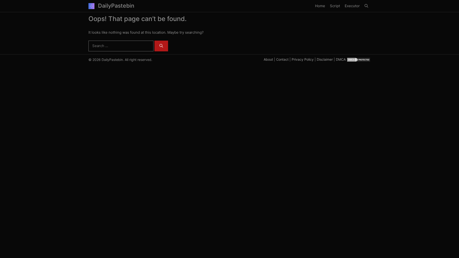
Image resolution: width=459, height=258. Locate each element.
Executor (352, 6)
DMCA (341, 59)
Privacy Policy (303, 59)
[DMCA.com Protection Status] (359, 59)
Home (320, 6)
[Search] (161, 46)
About (268, 59)
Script (335, 6)
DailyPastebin (116, 5)
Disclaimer (325, 59)
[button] (366, 6)
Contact (282, 59)
